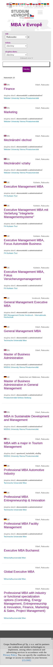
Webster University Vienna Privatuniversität (21, 98)
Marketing (10, 112)
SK (36, 6)
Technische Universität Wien (15, 340)
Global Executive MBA (19, 571)
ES (16, 6)
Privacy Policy (10, 655)
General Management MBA (22, 331)
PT (31, 6)
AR (45, 6)
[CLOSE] (26, 660)
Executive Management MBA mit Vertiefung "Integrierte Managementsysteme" (26, 213)
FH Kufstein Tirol (10, 196)
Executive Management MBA (23, 186)
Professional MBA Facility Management (21, 525)
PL (28, 6)
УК (42, 6)
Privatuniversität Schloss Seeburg (17, 398)
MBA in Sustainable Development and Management (26, 418)
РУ (34, 6)
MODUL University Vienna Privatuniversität (21, 367)
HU (22, 6)
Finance (9, 88)
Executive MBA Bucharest (21, 550)
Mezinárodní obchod (17, 140)
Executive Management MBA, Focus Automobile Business (24, 241)
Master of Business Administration (17, 356)
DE (14, 6)
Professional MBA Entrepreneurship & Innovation (24, 498)
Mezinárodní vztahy (17, 163)
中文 (48, 6)
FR (19, 6)
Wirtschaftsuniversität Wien (15, 558)
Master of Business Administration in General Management (21, 384)
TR (39, 6)
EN (8, 6)
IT (25, 6)
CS (11, 6)
